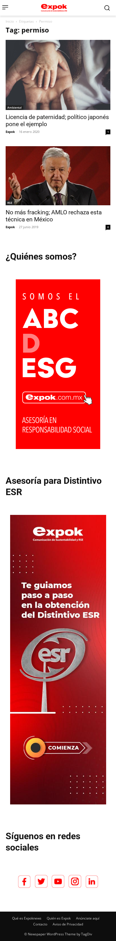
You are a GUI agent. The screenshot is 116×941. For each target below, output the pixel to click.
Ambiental (14, 107)
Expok (10, 132)
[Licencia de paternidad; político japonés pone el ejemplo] (58, 75)
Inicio (10, 21)
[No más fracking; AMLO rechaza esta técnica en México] (58, 175)
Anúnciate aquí (87, 918)
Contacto (40, 924)
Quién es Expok (59, 918)
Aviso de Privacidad (68, 924)
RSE (9, 203)
